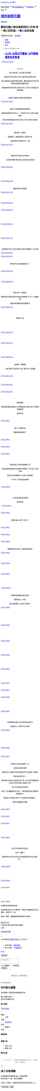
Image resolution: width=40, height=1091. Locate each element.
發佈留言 (4, 968)
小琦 (2, 928)
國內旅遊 (17, 945)
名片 (6, 45)
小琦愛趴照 (18, 948)
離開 (11, 1087)
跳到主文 (4, 22)
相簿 (6, 40)
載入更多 (4, 955)
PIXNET (9, 1060)
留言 (16, 939)
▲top (3, 951)
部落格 (7, 42)
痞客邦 (12, 939)
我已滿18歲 (5, 1087)
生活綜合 (17, 36)
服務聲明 (22, 1062)
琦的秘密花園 (11, 16)
